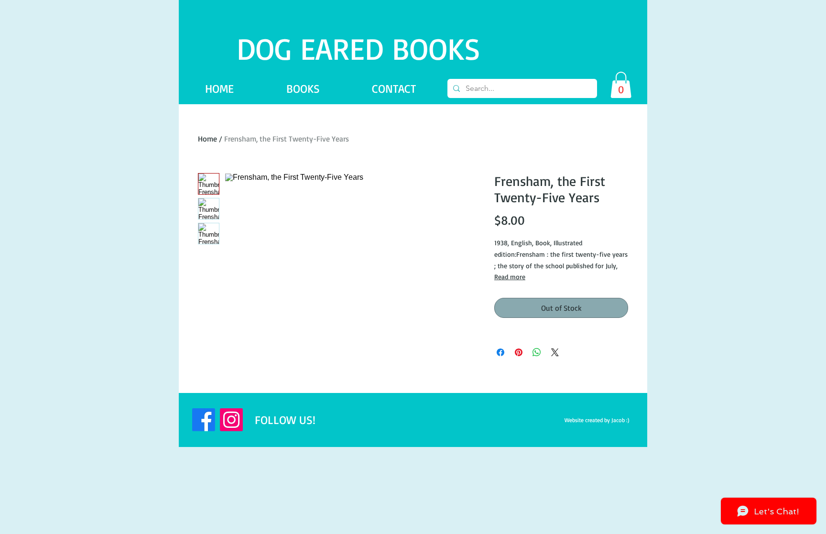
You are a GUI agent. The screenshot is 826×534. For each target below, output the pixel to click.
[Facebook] (203, 419)
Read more (509, 276)
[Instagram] (231, 419)
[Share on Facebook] (500, 352)
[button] (621, 85)
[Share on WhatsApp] (537, 352)
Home (207, 138)
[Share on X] (555, 352)
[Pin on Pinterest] (518, 352)
